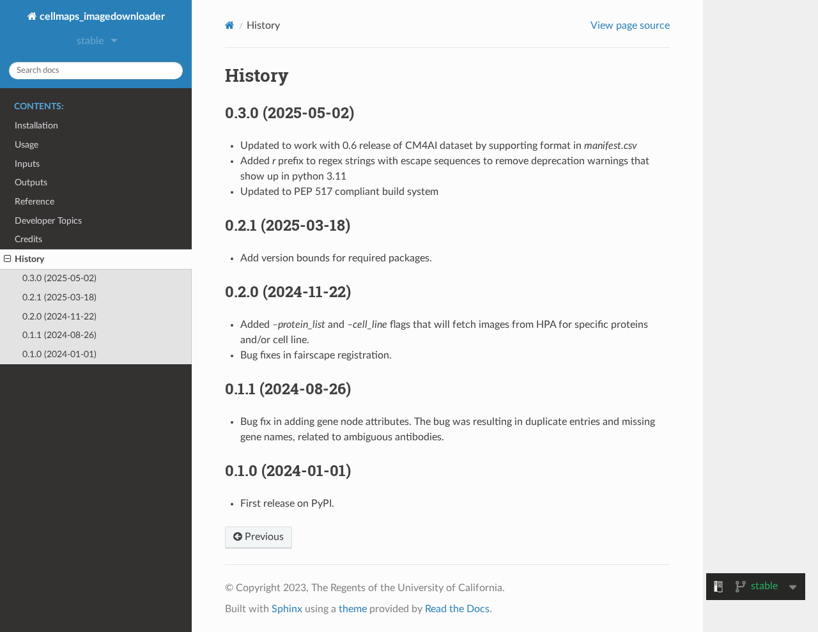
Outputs (31, 182)
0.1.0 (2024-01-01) (59, 354)
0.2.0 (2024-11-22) (59, 316)
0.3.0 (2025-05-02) (59, 278)
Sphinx (287, 609)
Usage (26, 145)
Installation (36, 125)
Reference (34, 201)
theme (353, 609)
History (29, 259)
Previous (263, 537)
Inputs (27, 164)
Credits (28, 239)
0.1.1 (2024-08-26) (59, 335)
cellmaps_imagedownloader (101, 17)
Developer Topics (48, 221)
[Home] (230, 25)
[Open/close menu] (7, 259)
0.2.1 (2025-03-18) (59, 297)
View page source (630, 25)
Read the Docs (457, 609)
